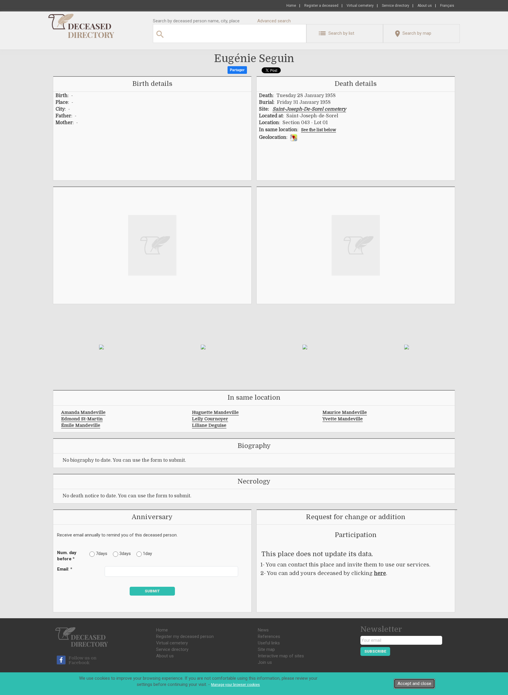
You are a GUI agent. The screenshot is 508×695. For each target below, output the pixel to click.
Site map (266, 649)
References (269, 636)
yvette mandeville (342, 418)
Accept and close (414, 683)
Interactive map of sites (281, 656)
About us (424, 6)
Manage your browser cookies (235, 685)
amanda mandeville (83, 412)
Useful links (269, 643)
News (263, 630)
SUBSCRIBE (375, 651)
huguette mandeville (215, 412)
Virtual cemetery (360, 6)
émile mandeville (80, 425)
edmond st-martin (82, 418)
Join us (265, 662)
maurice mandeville (344, 412)
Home (291, 6)
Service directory (395, 6)
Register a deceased (321, 6)
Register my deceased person (185, 636)
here (380, 573)
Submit (152, 591)
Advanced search (274, 21)
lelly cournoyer (210, 418)
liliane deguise (209, 425)
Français (447, 6)
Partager (237, 70)
